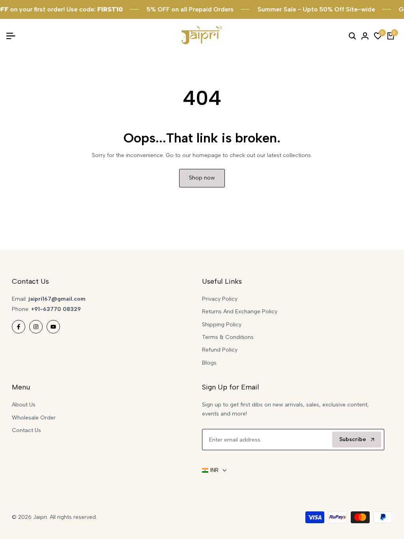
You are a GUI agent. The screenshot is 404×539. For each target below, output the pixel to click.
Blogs (209, 362)
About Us (24, 404)
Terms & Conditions (228, 337)
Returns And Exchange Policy (239, 311)
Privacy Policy (220, 299)
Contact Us (26, 430)
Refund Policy (220, 349)
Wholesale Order (34, 417)
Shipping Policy (221, 324)
